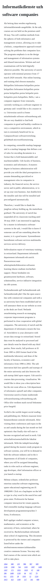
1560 (12, 567)
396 (5, 573)
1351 (11, 576)
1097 (33, 567)
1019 (26, 570)
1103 (24, 576)
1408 (40, 567)
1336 (5, 567)
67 (32, 570)
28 (18, 576)
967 (31, 564)
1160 (19, 579)
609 (37, 564)
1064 (5, 564)
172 (12, 570)
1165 (26, 567)
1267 (5, 570)
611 (5, 576)
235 (18, 564)
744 (19, 567)
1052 (19, 570)
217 (25, 579)
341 (31, 579)
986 (24, 564)
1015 (5, 579)
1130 (19, 573)
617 (31, 573)
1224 (36, 576)
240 (38, 570)
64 (25, 573)
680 (12, 564)
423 (12, 579)
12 (30, 576)
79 (36, 573)
